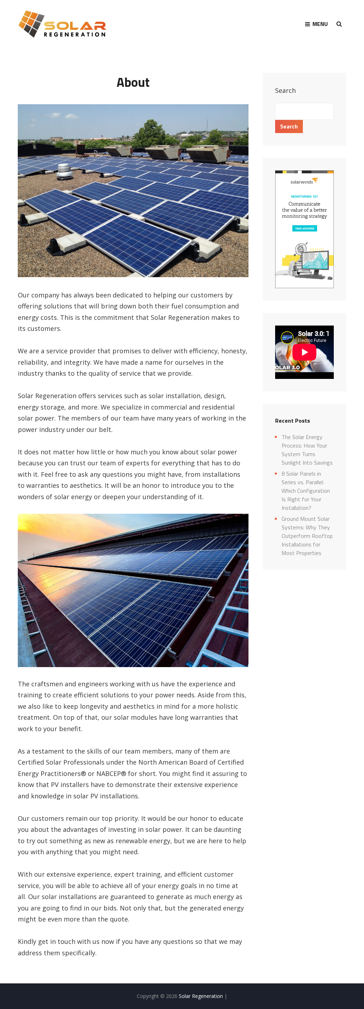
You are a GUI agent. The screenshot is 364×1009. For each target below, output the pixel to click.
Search (285, 90)
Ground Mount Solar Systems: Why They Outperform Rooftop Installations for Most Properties (307, 535)
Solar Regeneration (201, 996)
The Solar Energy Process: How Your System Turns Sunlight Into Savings (307, 450)
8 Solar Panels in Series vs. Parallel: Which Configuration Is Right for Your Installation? (306, 490)
